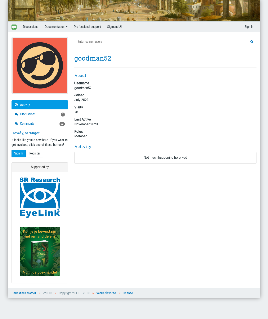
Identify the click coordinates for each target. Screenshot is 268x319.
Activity (24, 105)
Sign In (249, 27)
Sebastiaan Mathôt (24, 293)
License (128, 293)
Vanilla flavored (106, 293)
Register (34, 153)
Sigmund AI (114, 27)
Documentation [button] (55, 27)
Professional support (87, 27)
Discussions (30, 27)
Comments (41, 124)
